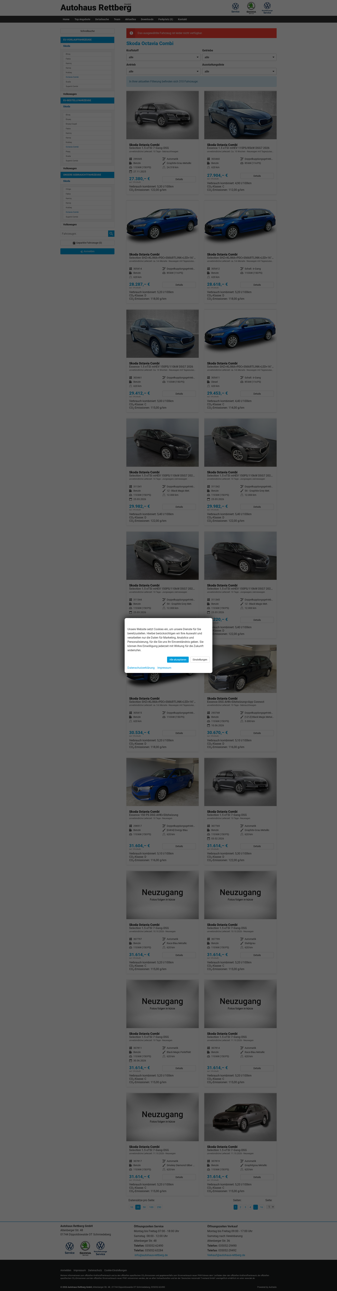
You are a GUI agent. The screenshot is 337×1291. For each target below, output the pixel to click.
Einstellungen (200, 659)
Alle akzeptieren (177, 659)
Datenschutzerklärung (141, 667)
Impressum (164, 667)
